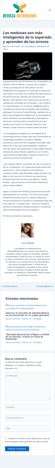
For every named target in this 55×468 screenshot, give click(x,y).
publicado (7, 112)
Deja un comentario (11, 46)
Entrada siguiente (45, 286)
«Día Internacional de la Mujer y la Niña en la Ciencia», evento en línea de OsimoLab (27, 336)
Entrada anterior (9, 286)
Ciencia (25, 319)
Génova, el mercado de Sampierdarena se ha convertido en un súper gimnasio (27, 314)
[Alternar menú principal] (49, 10)
